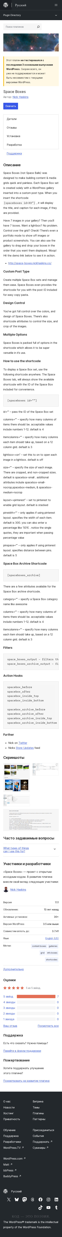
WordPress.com (14, 1158)
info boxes (52, 953)
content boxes (39, 946)
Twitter (23, 742)
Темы (36, 1107)
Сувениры (41, 1147)
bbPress (10, 1170)
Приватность (11, 1119)
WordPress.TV (13, 1147)
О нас (7, 1101)
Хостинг (8, 1113)
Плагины (38, 1113)
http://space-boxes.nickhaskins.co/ (29, 263)
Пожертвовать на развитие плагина (26, 1080)
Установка (13, 136)
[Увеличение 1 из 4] (25, 767)
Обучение (9, 1130)
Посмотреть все (48, 1025)
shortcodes (51, 959)
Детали (12, 119)
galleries (53, 946)
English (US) (52, 938)
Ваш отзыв (10, 1025)
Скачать (10, 106)
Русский (16, 1191)
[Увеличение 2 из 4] (54, 767)
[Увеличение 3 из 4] (25, 799)
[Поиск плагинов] (38, 26)
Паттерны (39, 1119)
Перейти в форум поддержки (22, 1050)
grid (42, 953)
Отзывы (12, 127)
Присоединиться (43, 1130)
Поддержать (43, 1141)
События (38, 1136)
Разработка (14, 144)
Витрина (38, 1101)
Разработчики (12, 1141)
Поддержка (14, 153)
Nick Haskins (20, 97)
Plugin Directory (12, 15)
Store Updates (25, 747)
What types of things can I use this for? (16, 850)
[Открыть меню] (56, 5)
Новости (9, 1107)
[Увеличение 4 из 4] (54, 813)
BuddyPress (12, 1176)
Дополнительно (13, 969)
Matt (8, 1164)
